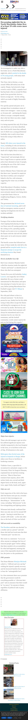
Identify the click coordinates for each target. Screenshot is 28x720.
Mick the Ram (4, 31)
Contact (14, 707)
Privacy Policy (14, 709)
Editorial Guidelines (14, 704)
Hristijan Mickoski (20, 561)
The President (5, 527)
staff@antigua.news (10, 615)
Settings (15, 717)
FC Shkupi (18, 289)
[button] (2, 1)
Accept (4, 717)
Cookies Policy (14, 710)
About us (14, 706)
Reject (9, 717)
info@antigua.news (5, 33)
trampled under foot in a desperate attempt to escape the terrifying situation (13, 249)
